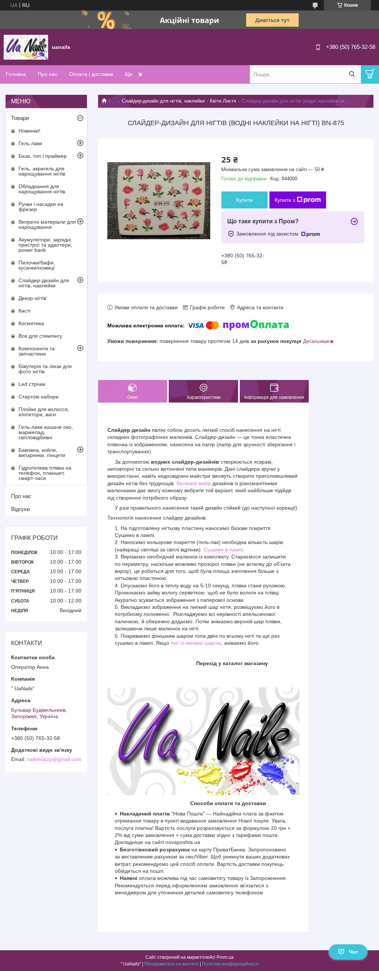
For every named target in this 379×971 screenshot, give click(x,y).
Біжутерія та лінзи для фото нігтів (45, 368)
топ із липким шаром (196, 643)
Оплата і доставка (91, 74)
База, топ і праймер (43, 156)
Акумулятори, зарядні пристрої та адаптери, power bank (45, 245)
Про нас (47, 74)
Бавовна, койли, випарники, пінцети (42, 452)
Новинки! (29, 131)
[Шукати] (352, 74)
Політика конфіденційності (230, 964)
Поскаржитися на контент (171, 964)
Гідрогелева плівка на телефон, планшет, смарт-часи (45, 473)
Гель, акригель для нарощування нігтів (42, 171)
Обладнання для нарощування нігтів (42, 188)
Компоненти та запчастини (37, 351)
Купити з (285, 200)
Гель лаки (30, 143)
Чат (353, 952)
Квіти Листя (223, 101)
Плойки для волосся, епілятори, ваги (44, 411)
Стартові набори (38, 397)
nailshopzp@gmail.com (54, 759)
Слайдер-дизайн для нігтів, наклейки (163, 101)
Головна (16, 74)
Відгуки (20, 509)
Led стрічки (32, 384)
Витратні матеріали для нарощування (47, 224)
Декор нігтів (32, 298)
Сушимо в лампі (223, 550)
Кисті (24, 311)
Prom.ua (225, 957)
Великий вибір (194, 483)
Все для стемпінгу (40, 336)
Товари (20, 118)
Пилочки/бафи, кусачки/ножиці (37, 265)
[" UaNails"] (26, 47)
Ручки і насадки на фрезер (41, 206)
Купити (244, 200)
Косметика (31, 323)
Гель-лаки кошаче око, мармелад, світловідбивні (46, 432)
